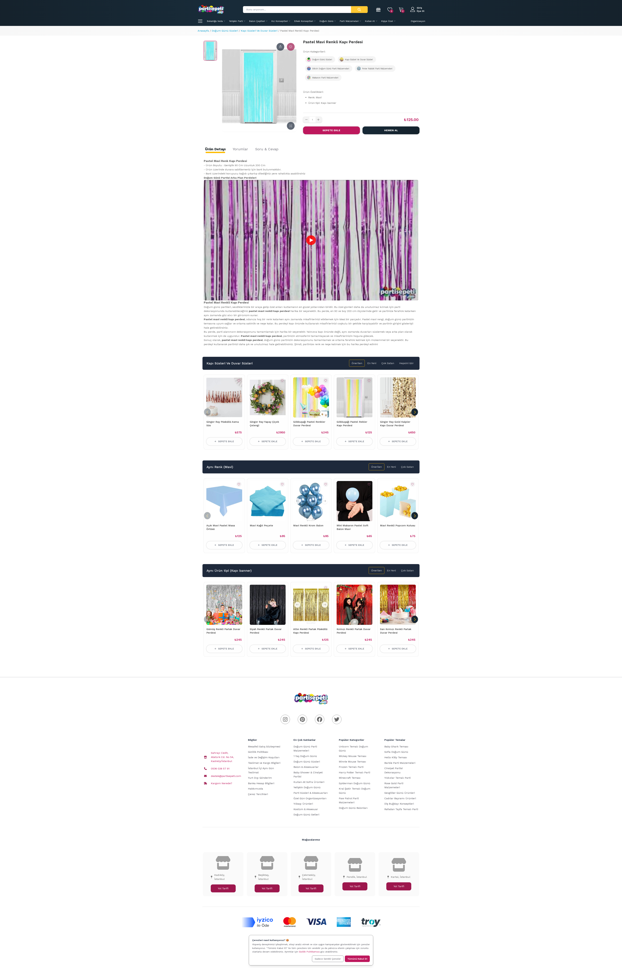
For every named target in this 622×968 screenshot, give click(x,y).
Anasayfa (203, 30)
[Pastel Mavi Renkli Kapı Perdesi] (210, 50)
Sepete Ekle (331, 130)
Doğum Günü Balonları (353, 807)
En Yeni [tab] (371, 363)
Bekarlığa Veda (215, 21)
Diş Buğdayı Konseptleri (399, 803)
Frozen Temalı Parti (351, 766)
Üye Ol (420, 11)
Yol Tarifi (223, 888)
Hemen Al (391, 130)
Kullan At (370, 21)
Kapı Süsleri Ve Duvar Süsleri (259, 30)
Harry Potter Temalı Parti (354, 772)
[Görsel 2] (314, 519)
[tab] (215, 149)
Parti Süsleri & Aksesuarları (311, 792)
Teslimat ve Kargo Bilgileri (264, 762)
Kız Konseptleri (279, 21)
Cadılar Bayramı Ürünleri (400, 798)
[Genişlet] (291, 126)
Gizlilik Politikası (258, 751)
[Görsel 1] (309, 519)
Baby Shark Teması (396, 746)
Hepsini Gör (406, 363)
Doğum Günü (326, 21)
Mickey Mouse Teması (352, 756)
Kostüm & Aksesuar (306, 809)
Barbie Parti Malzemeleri (399, 762)
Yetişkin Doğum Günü (307, 787)
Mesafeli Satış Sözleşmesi (264, 746)
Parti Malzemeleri (349, 21)
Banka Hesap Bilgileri (261, 783)
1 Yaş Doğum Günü (305, 756)
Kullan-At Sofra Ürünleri (309, 782)
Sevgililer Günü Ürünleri (399, 792)
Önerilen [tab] (357, 363)
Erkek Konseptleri (303, 21)
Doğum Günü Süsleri (225, 30)
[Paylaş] (280, 47)
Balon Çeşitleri (257, 21)
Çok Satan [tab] (387, 363)
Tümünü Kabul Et (357, 958)
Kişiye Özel (387, 21)
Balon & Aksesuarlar (306, 766)
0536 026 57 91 (220, 768)
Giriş (419, 7)
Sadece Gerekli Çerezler (328, 958)
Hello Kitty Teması (395, 757)
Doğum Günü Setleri (306, 814)
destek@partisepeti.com (226, 776)
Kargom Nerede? (221, 783)
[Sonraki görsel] (325, 501)
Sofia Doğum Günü (396, 751)
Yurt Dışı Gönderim (260, 777)
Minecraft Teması (350, 777)
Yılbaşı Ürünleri (303, 803)
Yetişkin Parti (236, 21)
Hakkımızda (255, 788)
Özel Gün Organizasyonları (310, 798)
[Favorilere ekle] (291, 47)
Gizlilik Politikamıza (309, 951)
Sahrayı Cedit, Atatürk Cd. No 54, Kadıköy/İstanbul (222, 757)
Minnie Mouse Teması (352, 761)
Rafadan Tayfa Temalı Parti (401, 809)
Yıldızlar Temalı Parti (397, 777)
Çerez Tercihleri (258, 794)
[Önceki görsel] (297, 501)
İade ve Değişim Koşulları (264, 757)
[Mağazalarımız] (378, 9)
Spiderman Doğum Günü (354, 783)
